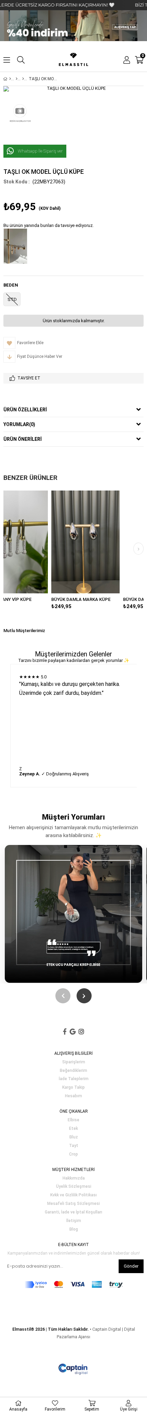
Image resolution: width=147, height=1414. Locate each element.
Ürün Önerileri (22, 439)
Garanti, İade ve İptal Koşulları (73, 1212)
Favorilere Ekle (47, 542)
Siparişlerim (73, 1062)
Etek (73, 1128)
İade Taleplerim (74, 1079)
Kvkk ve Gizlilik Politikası (73, 1195)
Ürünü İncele (61, 542)
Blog (73, 1229)
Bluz (73, 1137)
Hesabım (73, 1096)
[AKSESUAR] (16, 79)
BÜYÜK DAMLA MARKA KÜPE (42, 599)
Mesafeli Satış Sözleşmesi (73, 1203)
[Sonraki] (84, 995)
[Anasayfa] (10, 79)
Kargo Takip (73, 1087)
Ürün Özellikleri (25, 409)
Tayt (73, 1146)
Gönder (131, 1266)
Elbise (73, 1120)
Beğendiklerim (73, 1070)
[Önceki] (62, 995)
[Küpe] (23, 79)
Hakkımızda (74, 1178)
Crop (73, 1154)
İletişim (73, 1221)
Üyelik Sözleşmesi (73, 1186)
